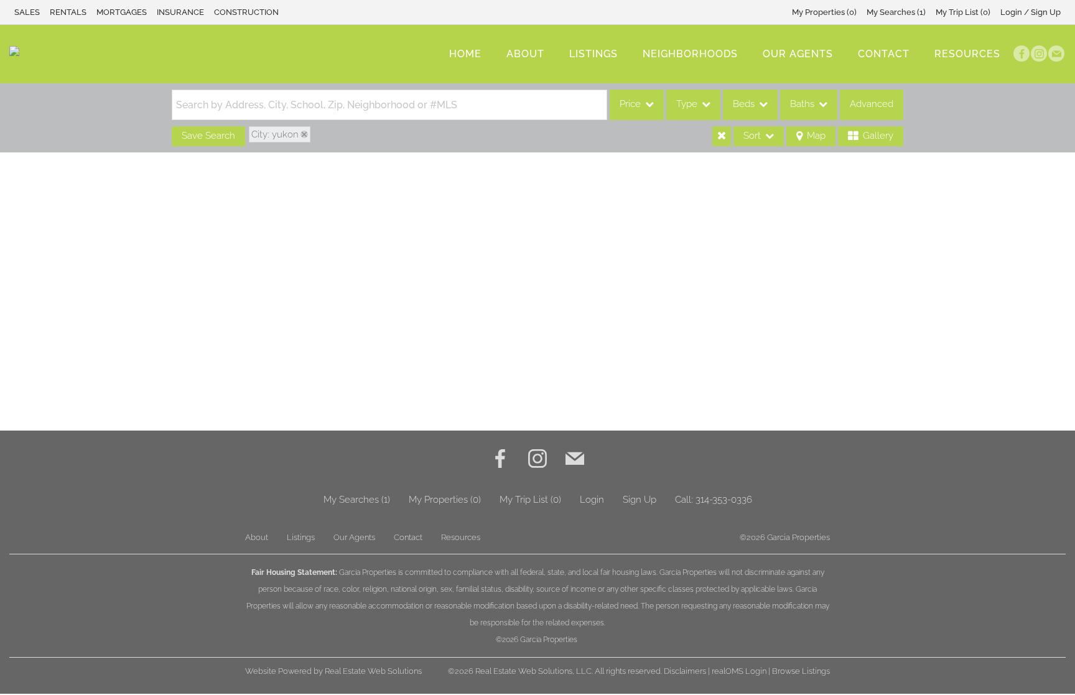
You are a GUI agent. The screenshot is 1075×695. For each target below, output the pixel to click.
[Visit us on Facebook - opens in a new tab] (1021, 53)
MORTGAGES (121, 12)
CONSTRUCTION (246, 12)
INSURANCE (180, 12)
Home (465, 54)
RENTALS (68, 12)
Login (592, 499)
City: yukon (275, 134)
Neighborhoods (690, 54)
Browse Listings (801, 671)
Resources (967, 54)
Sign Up (639, 499)
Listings (593, 54)
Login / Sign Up (1030, 12)
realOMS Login (739, 671)
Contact (884, 54)
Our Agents (798, 54)
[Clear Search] (721, 136)
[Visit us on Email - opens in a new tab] (1056, 53)
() (824, 12)
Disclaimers (685, 671)
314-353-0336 (724, 499)
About (525, 54)
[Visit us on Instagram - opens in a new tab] (1039, 53)
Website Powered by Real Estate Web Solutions (333, 671)
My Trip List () (963, 12)
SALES (27, 12)
